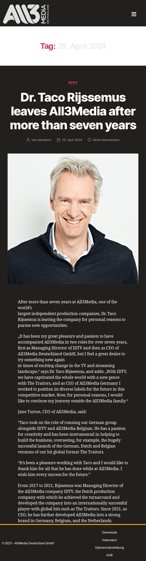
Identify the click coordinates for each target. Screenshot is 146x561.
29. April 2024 (72, 140)
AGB (109, 555)
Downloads (109, 532)
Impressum (109, 540)
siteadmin (44, 140)
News (73, 82)
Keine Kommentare (106, 140)
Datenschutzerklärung (109, 547)
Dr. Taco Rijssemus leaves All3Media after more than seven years (73, 111)
